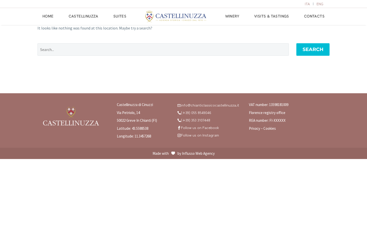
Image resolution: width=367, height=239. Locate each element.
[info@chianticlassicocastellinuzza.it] (179, 105)
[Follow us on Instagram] (179, 135)
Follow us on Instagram (200, 135)
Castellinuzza (83, 16)
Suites (119, 16)
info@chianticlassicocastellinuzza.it (210, 105)
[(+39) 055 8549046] (179, 112)
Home (48, 16)
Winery (232, 16)
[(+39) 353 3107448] (179, 120)
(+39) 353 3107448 (195, 119)
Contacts (314, 16)
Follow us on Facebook (200, 127)
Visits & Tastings (271, 16)
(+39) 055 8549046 (196, 112)
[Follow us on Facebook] (179, 128)
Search (313, 49)
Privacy (254, 128)
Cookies (269, 128)
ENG (320, 3)
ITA (307, 3)
